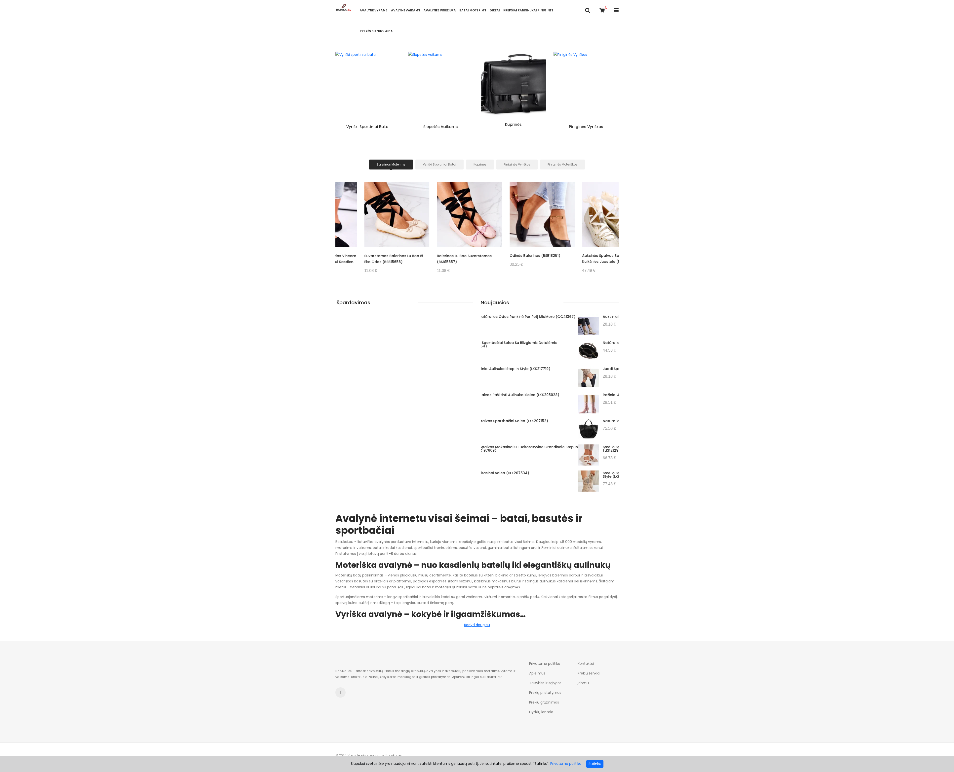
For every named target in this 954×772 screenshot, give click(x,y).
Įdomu (583, 682)
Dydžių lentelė (541, 711)
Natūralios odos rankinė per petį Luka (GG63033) (551, 420)
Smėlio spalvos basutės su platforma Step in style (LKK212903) (551, 448)
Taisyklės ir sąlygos (545, 682)
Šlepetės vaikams (440, 126)
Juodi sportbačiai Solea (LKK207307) (539, 368)
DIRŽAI (495, 10)
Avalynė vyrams (374, 10)
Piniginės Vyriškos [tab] (517, 164)
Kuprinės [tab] (480, 164)
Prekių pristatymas (545, 692)
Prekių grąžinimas (544, 702)
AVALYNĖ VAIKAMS (405, 10)
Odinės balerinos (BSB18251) (506, 255)
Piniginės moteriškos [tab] (562, 164)
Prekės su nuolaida (376, 31)
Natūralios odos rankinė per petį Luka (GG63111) (549, 342)
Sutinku (595, 763)
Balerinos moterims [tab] (391, 164)
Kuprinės (513, 124)
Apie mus (537, 673)
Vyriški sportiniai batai (368, 126)
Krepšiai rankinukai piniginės (528, 10)
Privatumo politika (544, 663)
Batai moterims (472, 10)
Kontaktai (586, 663)
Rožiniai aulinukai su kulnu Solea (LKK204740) (547, 394)
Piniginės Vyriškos (586, 126)
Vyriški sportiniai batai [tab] (439, 164)
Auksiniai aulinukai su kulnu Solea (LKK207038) (548, 316)
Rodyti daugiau (477, 624)
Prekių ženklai (589, 673)
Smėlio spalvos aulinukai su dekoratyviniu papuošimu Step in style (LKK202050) (560, 474)
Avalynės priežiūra (440, 10)
